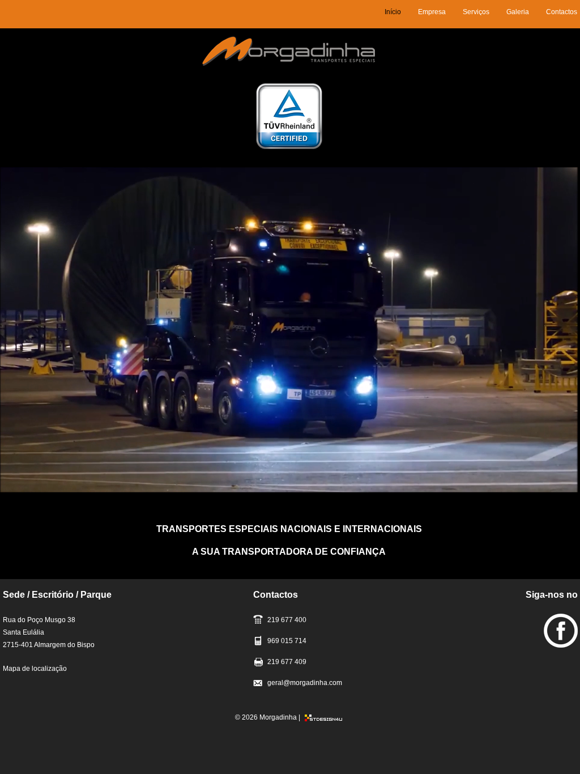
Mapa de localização (35, 669)
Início (393, 12)
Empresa (432, 12)
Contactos (561, 12)
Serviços (476, 12)
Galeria (517, 12)
